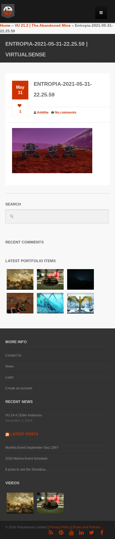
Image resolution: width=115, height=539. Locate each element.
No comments (65, 112)
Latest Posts (24, 434)
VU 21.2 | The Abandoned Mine (43, 25)
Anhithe (43, 112)
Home (5, 25)
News (9, 366)
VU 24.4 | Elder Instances (23, 415)
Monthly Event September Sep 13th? (32, 447)
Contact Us (13, 355)
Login (9, 377)
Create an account (18, 388)
